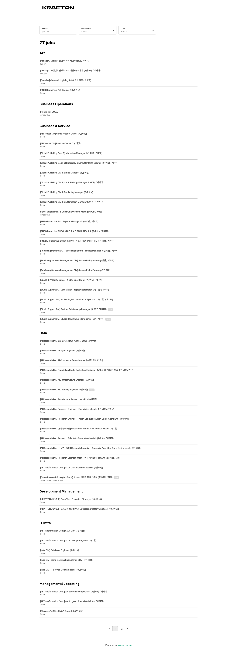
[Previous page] (109, 629)
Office (123, 28)
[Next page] (127, 629)
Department (86, 28)
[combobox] (81, 31)
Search (44, 28)
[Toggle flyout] (113, 30)
